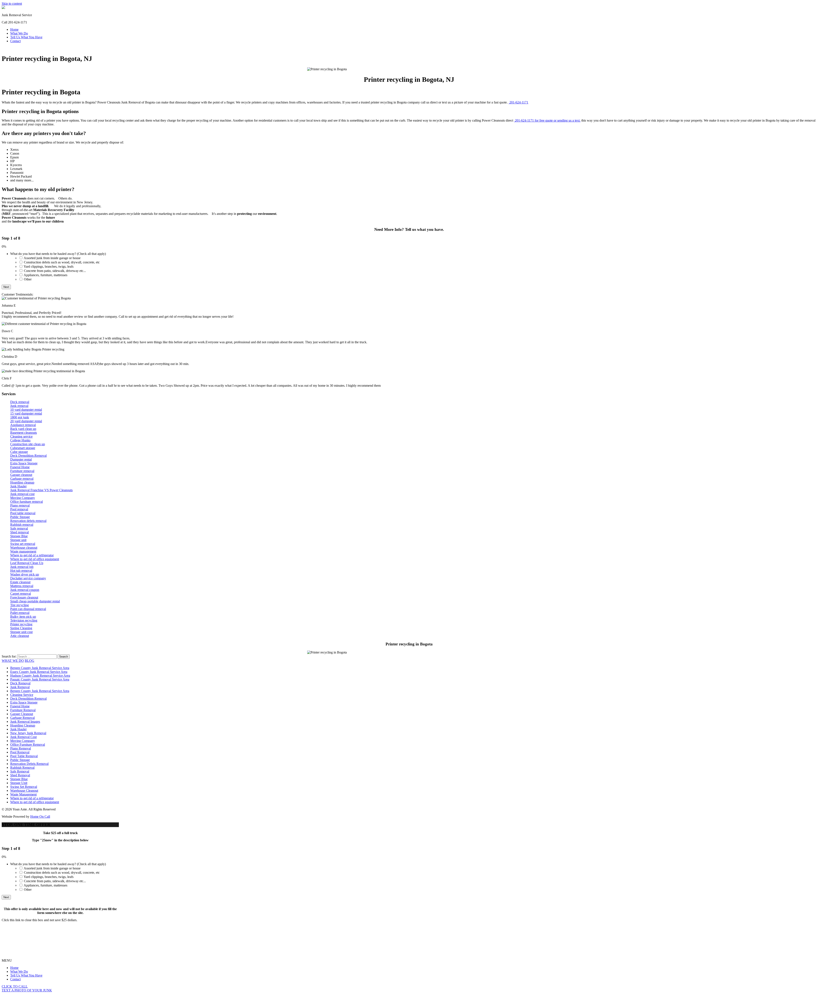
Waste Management (23, 794)
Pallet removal (19, 613)
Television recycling (23, 620)
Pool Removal (19, 752)
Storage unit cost (21, 632)
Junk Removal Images (25, 721)
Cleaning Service (21, 695)
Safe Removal (19, 771)
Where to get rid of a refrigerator (32, 555)
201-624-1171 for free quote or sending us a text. (547, 120)
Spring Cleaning (21, 628)
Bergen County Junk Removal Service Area (39, 668)
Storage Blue (19, 536)
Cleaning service (21, 436)
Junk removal (19, 406)
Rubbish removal (21, 524)
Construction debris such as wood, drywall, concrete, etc (62, 262)
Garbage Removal (22, 718)
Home (14, 29)
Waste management (23, 551)
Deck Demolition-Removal (28, 455)
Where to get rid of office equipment (34, 559)
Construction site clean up (27, 444)
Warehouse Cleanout (24, 790)
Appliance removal (23, 425)
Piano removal (20, 505)
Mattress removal (21, 586)
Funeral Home (20, 467)
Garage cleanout (21, 475)
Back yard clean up (23, 429)
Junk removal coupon (24, 590)
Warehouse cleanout (23, 547)
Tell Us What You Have (26, 37)
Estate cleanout (20, 582)
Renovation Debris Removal (29, 764)
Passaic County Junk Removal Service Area (39, 679)
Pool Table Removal (24, 756)
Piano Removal (20, 748)
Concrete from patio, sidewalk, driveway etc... (55, 271)
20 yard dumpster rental (26, 421)
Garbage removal (21, 478)
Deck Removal (20, 683)
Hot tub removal (21, 570)
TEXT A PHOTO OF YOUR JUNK (27, 990)
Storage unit (18, 540)
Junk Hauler (18, 486)
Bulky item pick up (23, 616)
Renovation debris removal (28, 521)
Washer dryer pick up (24, 574)
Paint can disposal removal (28, 609)
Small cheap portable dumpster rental (35, 601)
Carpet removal (20, 593)
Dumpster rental (21, 459)
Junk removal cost (22, 494)
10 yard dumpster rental (26, 409)
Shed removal (19, 532)
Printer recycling (21, 624)
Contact (15, 41)
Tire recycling (19, 605)
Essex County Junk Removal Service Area (38, 672)
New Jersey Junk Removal (28, 733)
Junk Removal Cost (23, 737)
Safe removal (19, 528)
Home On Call (40, 816)
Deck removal (19, 402)
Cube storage (19, 452)
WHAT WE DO (13, 660)
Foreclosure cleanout (24, 597)
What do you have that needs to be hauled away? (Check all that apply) (58, 254)
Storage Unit (18, 783)
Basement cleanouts (23, 432)
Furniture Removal (23, 710)
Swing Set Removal (23, 787)
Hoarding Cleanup (22, 725)
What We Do (19, 33)
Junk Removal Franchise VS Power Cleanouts (41, 490)
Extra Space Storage (23, 463)
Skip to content (12, 3)
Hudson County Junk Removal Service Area (40, 675)
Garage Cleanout (21, 714)
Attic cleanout (19, 636)
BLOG (29, 660)
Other (28, 279)
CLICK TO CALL (15, 986)
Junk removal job (21, 567)
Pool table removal (22, 513)
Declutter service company (28, 578)
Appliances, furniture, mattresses (45, 275)
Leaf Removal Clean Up (26, 563)
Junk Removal (20, 687)
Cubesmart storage (22, 448)
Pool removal (19, 509)
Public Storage (20, 517)
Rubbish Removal (22, 767)
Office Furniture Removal (27, 744)
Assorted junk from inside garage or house (52, 258)
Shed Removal (20, 775)
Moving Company (22, 498)
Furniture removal (22, 471)
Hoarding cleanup (22, 482)
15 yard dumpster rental (26, 413)
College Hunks (20, 440)
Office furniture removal (26, 501)
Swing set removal (22, 544)
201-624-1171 (518, 102)
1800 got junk (19, 417)
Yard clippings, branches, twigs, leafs (48, 266)
